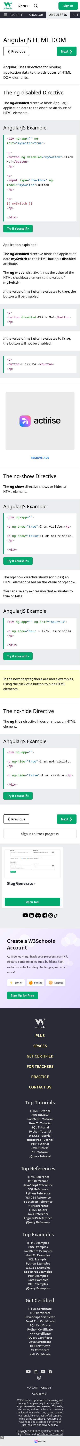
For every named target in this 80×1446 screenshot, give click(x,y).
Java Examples (38, 1280)
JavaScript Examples (38, 1251)
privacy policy (49, 1425)
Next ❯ (66, 51)
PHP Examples (38, 1276)
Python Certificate (40, 1329)
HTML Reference (38, 1177)
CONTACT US (40, 1087)
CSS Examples (38, 1247)
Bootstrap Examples (38, 1272)
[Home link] (7, 5)
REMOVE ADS (40, 458)
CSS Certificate (40, 1313)
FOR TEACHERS (40, 1066)
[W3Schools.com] (40, 1025)
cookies (32, 1425)
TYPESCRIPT (13, 15)
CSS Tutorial (40, 1115)
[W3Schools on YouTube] (25, 916)
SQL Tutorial (40, 1127)
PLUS (40, 1035)
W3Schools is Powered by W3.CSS (48, 1435)
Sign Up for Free (22, 995)
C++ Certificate (40, 1346)
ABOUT (46, 1387)
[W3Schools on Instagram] (50, 916)
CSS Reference (38, 1181)
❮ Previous (16, 51)
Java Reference (38, 1214)
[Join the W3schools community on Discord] (38, 916)
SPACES (40, 1045)
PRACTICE (40, 1076)
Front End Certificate (40, 1321)
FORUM (32, 1387)
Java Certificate (40, 1342)
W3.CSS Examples (38, 1267)
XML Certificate (40, 1354)
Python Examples (38, 1263)
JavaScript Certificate (40, 1317)
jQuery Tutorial (40, 1156)
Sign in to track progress (40, 833)
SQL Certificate (40, 1325)
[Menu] (5, 15)
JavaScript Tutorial (40, 1119)
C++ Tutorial (40, 1152)
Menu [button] (22, 6)
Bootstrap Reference (38, 1201)
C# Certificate (40, 1350)
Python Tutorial (40, 1131)
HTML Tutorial (40, 1111)
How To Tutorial (40, 1123)
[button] (36, 5)
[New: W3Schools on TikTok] (56, 916)
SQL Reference (38, 1189)
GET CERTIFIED (40, 1056)
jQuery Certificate (40, 1337)
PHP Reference (38, 1206)
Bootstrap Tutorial (40, 1140)
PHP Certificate (40, 1333)
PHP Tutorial (40, 1144)
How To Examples (38, 1255)
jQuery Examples (38, 1288)
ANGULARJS (58, 15)
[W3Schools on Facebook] (44, 916)
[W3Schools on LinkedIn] (31, 916)
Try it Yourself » (18, 228)
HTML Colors (38, 1210)
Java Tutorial (40, 1148)
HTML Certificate (40, 1309)
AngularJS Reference (38, 1218)
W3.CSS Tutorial (40, 1135)
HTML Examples (38, 1243)
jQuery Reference (38, 1222)
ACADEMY (39, 1394)
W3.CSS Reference (38, 1197)
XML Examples (38, 1284)
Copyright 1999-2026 (28, 1431)
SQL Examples (38, 1259)
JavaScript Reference (38, 1185)
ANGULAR (36, 15)
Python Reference (38, 1193)
